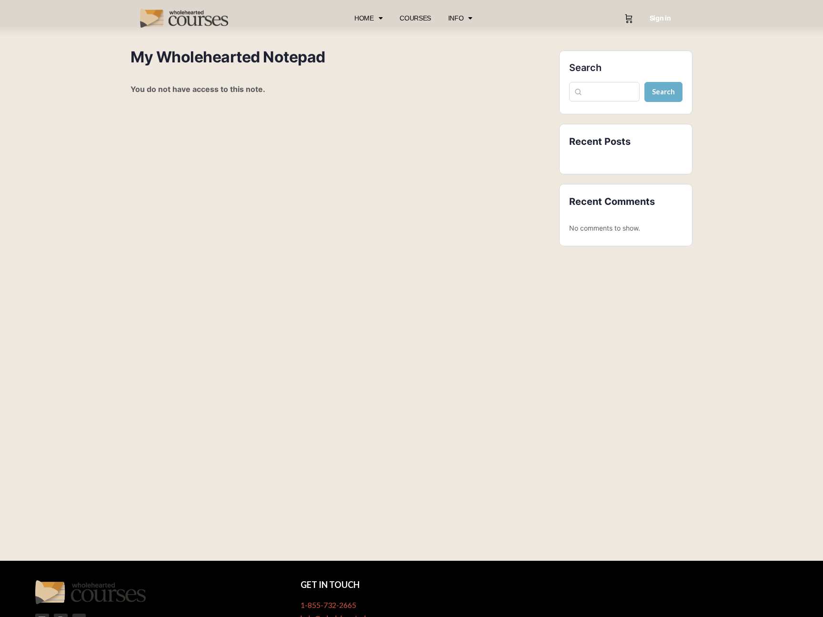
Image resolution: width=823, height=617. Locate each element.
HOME (364, 18)
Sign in (660, 18)
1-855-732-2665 (328, 604)
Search (585, 67)
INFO (456, 18)
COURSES (415, 18)
